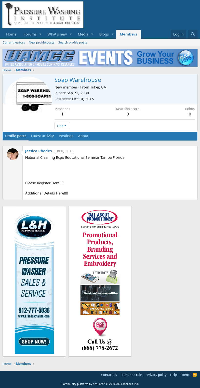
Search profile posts (72, 42)
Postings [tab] (66, 135)
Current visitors (13, 42)
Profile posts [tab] (15, 135)
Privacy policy (157, 374)
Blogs (104, 34)
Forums (30, 34)
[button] (40, 34)
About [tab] (83, 135)
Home (11, 34)
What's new (57, 34)
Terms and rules (131, 374)
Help (173, 374)
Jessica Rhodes (38, 150)
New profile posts (41, 42)
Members (128, 34)
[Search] (193, 34)
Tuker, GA (98, 87)
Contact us (109, 374)
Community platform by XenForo (100, 384)
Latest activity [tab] (42, 135)
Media (83, 34)
